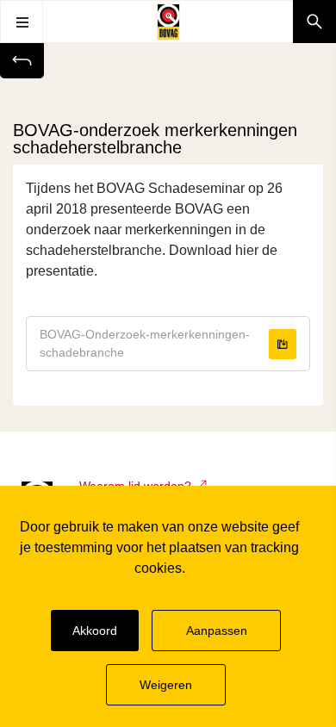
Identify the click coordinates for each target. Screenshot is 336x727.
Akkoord (94, 630)
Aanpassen (218, 630)
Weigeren (166, 684)
